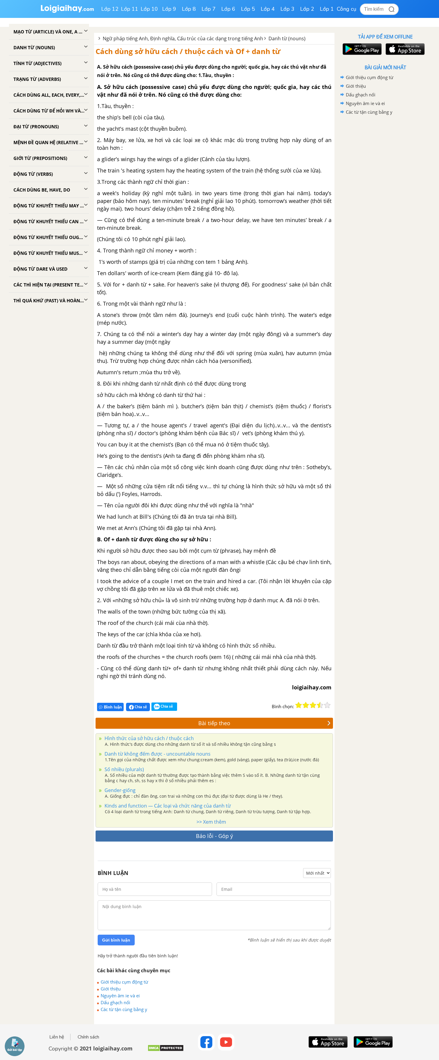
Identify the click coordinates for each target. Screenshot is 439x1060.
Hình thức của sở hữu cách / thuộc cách (148, 738)
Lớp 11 (129, 9)
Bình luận (113, 707)
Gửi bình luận (116, 940)
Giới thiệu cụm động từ (124, 982)
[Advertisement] (385, 211)
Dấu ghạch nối (115, 1002)
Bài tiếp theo (214, 723)
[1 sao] (298, 705)
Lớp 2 (307, 9)
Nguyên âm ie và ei (120, 996)
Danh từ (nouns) (287, 38)
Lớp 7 (209, 9)
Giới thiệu (111, 989)
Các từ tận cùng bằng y (124, 1009)
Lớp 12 (110, 9)
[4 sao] (320, 705)
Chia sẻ (140, 706)
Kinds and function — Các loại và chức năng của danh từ (167, 805)
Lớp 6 (228, 9)
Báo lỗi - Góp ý (214, 835)
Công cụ (346, 9)
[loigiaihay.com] (67, 11)
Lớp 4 (268, 9)
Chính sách (88, 1037)
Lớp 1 (327, 9)
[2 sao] (305, 705)
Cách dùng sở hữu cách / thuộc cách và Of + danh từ (188, 51)
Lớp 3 (287, 9)
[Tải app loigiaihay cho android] (361, 49)
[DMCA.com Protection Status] (166, 1050)
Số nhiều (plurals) (123, 769)
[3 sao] (313, 705)
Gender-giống (119, 790)
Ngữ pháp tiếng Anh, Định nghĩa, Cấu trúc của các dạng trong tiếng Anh (183, 38)
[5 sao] (327, 705)
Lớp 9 (169, 9)
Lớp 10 (149, 9)
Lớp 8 (189, 9)
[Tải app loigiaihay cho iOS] (404, 49)
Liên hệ (56, 1037)
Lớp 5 (248, 9)
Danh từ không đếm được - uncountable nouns (157, 754)
